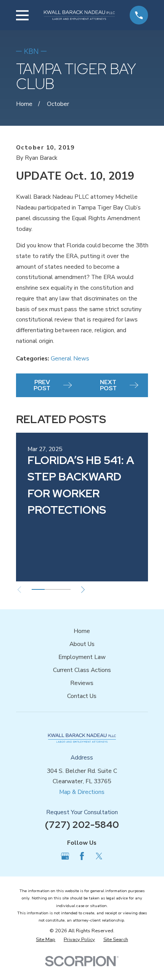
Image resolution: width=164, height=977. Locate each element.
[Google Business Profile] (65, 856)
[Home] (79, 15)
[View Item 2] (51, 589)
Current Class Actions (82, 670)
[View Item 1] (38, 589)
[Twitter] (99, 856)
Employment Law (82, 657)
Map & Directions (82, 792)
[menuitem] (45, 939)
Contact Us (81, 696)
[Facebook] (82, 856)
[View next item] (83, 589)
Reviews (81, 683)
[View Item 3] (64, 589)
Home (82, 631)
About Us (82, 644)
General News (70, 358)
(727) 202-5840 (82, 824)
